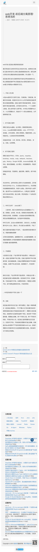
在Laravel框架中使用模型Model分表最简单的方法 (20, 532)
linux (22, 418)
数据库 (32, 421)
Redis (26, 424)
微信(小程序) (10, 424)
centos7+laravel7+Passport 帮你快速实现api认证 (17, 353)
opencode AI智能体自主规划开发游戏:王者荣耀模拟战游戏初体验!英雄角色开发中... (21, 486)
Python (29, 427)
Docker (32, 424)
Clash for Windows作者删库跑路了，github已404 (19, 525)
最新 (33, 371)
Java (28, 418)
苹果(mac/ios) (11, 431)
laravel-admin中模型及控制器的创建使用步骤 (16, 350)
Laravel (19, 424)
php (33, 418)
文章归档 (5, 539)
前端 (17, 421)
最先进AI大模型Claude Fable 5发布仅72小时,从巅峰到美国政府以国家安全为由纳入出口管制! (21, 475)
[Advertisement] (19, 40)
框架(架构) (10, 421)
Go (7, 427)
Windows (22, 427)
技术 (17, 418)
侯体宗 (15, 543)
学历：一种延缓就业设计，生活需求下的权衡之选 (19, 512)
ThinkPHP (24, 421)
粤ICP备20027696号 (30, 543)
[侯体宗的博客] (4, 2)
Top (32, 440)
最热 (36, 371)
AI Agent (13, 427)
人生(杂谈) (10, 418)
